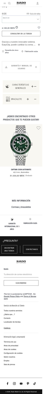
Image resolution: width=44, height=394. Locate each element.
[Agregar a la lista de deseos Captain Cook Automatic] (38, 128)
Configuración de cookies (13, 353)
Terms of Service (30, 296)
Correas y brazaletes (21, 206)
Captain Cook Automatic (21, 169)
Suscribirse (21, 283)
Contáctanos (32, 249)
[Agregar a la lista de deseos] (39, 27)
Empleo (6, 360)
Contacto (7, 318)
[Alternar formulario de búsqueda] (9, 3)
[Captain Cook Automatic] (21, 145)
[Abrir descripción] (39, 44)
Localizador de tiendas (12, 322)
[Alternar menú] (5, 3)
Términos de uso (10, 342)
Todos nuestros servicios (13, 310)
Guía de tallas (35, 13)
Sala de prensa (9, 364)
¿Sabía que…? (9, 314)
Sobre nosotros (9, 357)
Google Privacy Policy (12, 296)
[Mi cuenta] (37, 3)
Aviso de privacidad (11, 345)
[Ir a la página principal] (21, 3)
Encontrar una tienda (9, 249)
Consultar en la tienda (21, 33)
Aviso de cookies (10, 349)
